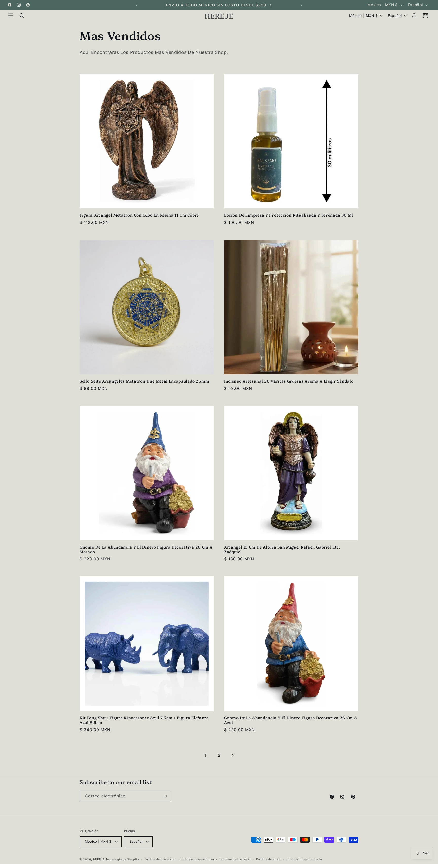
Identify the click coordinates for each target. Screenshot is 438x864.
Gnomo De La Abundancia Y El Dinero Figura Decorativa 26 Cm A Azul (290, 720)
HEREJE (99, 859)
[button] (10, 15)
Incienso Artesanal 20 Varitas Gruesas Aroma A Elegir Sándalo (288, 381)
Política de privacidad (160, 859)
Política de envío (268, 859)
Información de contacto (304, 859)
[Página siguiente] (232, 755)
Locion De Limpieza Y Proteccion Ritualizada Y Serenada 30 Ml (288, 215)
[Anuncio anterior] (136, 5)
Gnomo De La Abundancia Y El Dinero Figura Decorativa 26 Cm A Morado (146, 549)
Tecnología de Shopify (122, 859)
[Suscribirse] (165, 796)
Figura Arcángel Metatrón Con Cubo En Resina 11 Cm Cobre (139, 215)
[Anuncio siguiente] (301, 5)
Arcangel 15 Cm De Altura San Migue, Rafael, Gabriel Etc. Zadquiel (282, 549)
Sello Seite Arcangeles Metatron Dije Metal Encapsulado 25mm (144, 381)
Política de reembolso (197, 859)
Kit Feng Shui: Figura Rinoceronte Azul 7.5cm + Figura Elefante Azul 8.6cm (144, 720)
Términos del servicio (235, 859)
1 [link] (205, 755)
